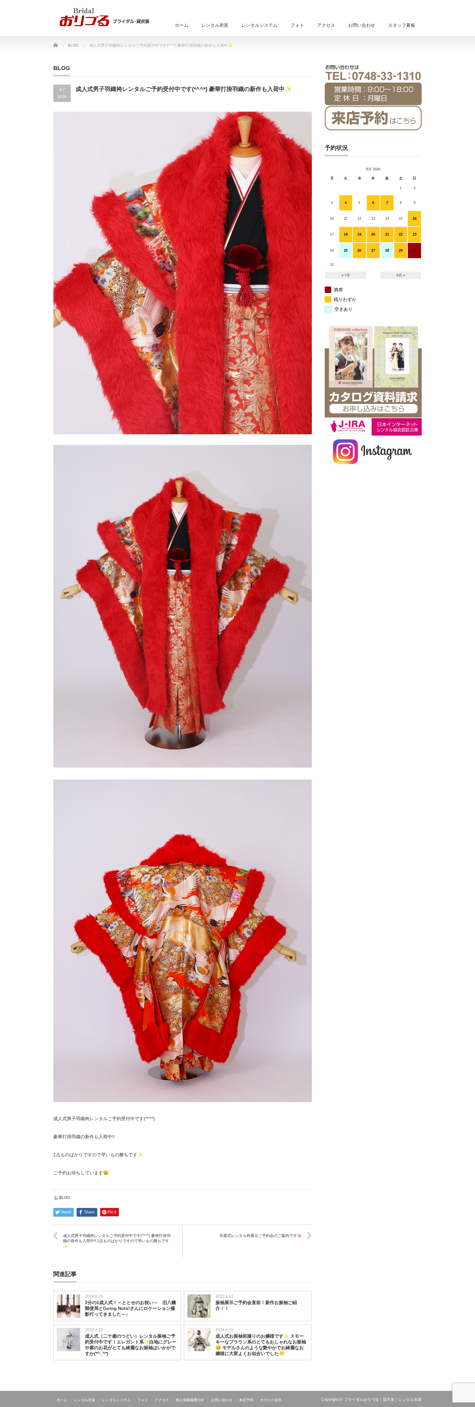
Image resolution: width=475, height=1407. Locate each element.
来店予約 (246, 1400)
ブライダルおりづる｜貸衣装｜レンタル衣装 (383, 1399)
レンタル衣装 (214, 25)
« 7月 (346, 275)
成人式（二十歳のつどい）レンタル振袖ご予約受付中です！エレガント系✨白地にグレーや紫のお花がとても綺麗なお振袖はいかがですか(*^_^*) (130, 1344)
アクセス (326, 25)
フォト (297, 25)
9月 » (400, 275)
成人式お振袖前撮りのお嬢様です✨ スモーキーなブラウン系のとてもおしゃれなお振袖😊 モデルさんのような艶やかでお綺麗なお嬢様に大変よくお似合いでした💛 (261, 1344)
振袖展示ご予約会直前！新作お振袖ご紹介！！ (256, 1305)
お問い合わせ (361, 25)
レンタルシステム (259, 25)
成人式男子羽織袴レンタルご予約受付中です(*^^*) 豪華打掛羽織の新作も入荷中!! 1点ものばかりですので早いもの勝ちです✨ (117, 1241)
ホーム (181, 25)
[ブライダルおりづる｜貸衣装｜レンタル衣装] (104, 17)
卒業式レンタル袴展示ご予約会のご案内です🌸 (260, 1235)
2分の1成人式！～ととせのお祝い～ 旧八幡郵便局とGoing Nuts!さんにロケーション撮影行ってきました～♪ (130, 1308)
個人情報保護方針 (190, 1400)
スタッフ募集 (401, 25)
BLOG (64, 1197)
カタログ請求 (270, 1400)
